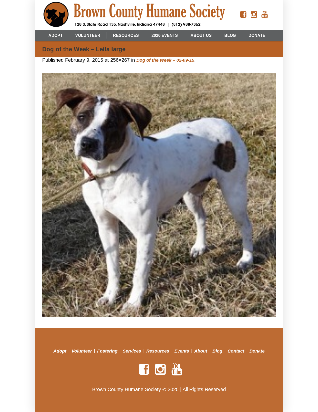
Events (181, 351)
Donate (257, 351)
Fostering (107, 351)
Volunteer (82, 351)
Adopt (59, 351)
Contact (236, 351)
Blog (217, 351)
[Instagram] (254, 14)
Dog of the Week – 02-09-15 (165, 60)
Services (132, 351)
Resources (157, 351)
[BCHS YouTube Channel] (264, 14)
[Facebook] (243, 14)
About (200, 351)
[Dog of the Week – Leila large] (159, 195)
